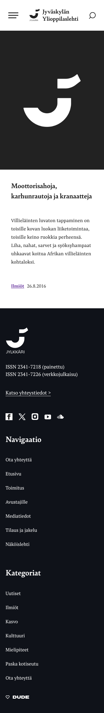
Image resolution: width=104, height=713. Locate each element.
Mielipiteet (17, 649)
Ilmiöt (17, 286)
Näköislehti (18, 544)
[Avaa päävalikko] (13, 15)
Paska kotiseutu (22, 664)
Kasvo (12, 621)
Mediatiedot (18, 516)
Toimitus (15, 488)
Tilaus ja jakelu (21, 530)
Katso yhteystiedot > (28, 393)
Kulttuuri (15, 635)
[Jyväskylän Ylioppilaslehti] (17, 352)
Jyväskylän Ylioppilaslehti (60, 15)
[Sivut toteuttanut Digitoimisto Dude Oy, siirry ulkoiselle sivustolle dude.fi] (17, 698)
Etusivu (13, 473)
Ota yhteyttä (19, 459)
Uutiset (13, 593)
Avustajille (17, 502)
